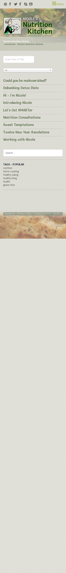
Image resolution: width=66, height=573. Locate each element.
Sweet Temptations (18, 125)
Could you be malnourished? (25, 81)
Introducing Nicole (17, 103)
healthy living (10, 178)
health (6, 181)
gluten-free (9, 185)
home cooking (11, 171)
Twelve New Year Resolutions (26, 132)
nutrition (7, 168)
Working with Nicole (19, 139)
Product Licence (42, 213)
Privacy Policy (24, 213)
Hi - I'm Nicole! (14, 95)
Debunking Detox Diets (21, 88)
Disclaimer (9, 213)
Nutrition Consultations (22, 117)
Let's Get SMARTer (18, 110)
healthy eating (10, 174)
